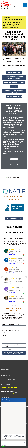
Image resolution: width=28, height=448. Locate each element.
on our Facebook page (7, 393)
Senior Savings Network (10, 7)
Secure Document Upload (8, 379)
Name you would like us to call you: (12, 324)
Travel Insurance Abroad (8, 372)
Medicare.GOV (5, 375)
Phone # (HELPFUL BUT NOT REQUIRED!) (10, 345)
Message (4, 335)
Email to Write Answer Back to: (11, 330)
